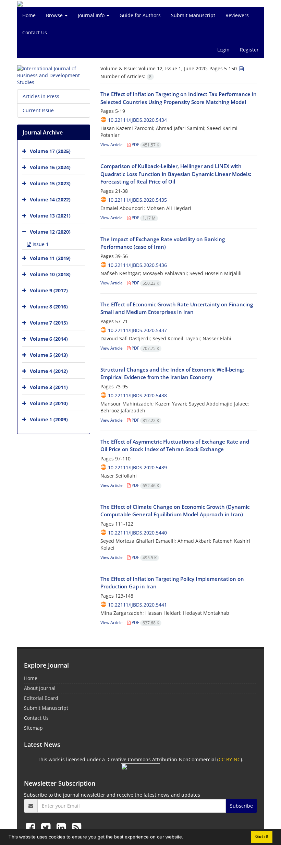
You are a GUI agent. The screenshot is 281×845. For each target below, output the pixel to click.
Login (223, 49)
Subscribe (241, 805)
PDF (145, 145)
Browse (55, 15)
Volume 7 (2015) (49, 322)
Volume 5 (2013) (49, 355)
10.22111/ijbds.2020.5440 (137, 532)
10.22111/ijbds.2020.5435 (137, 200)
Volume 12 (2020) (50, 231)
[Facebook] (31, 827)
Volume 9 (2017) (49, 290)
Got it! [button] (261, 836)
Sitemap (33, 728)
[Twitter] (47, 827)
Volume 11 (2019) (50, 258)
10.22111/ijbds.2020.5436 (137, 265)
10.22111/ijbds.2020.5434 (137, 120)
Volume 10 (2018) (50, 274)
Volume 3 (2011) (49, 387)
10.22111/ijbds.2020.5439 (137, 467)
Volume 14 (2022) (50, 199)
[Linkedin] (62, 827)
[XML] (241, 68)
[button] (186, 838)
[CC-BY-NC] (140, 769)
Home (29, 15)
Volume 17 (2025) (50, 151)
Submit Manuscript (193, 15)
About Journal (40, 688)
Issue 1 (40, 244)
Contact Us (34, 32)
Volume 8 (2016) (49, 306)
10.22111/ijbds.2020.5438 (137, 395)
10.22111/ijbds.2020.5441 (137, 604)
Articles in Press (41, 96)
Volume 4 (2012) (49, 371)
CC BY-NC (230, 759)
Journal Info (92, 15)
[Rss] (76, 827)
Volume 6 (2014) (49, 339)
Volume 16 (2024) (50, 167)
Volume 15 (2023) (50, 183)
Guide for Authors (140, 15)
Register (249, 49)
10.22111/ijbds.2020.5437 (137, 330)
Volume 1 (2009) (49, 419)
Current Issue (38, 110)
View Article (111, 145)
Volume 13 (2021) (50, 215)
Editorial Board (41, 698)
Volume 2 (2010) (49, 403)
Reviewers (237, 15)
